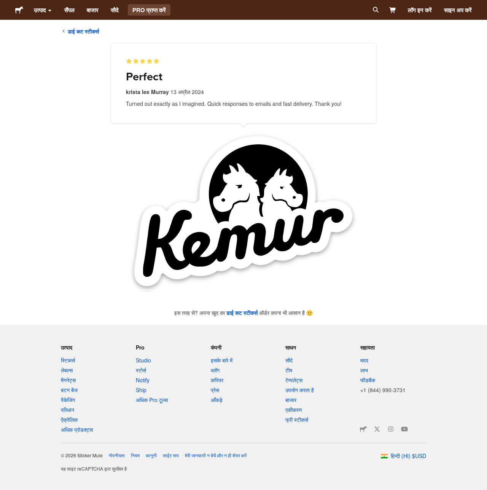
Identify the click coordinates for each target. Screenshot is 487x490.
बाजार (93, 10)
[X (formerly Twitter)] (377, 429)
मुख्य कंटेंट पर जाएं (6, 6)
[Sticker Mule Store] (363, 429)
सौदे (115, 10)
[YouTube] (404, 429)
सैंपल (69, 10)
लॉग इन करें (420, 10)
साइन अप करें (458, 10)
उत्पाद (40, 10)
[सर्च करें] (375, 10)
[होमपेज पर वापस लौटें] (19, 10)
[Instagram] (391, 429)
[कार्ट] (393, 10)
